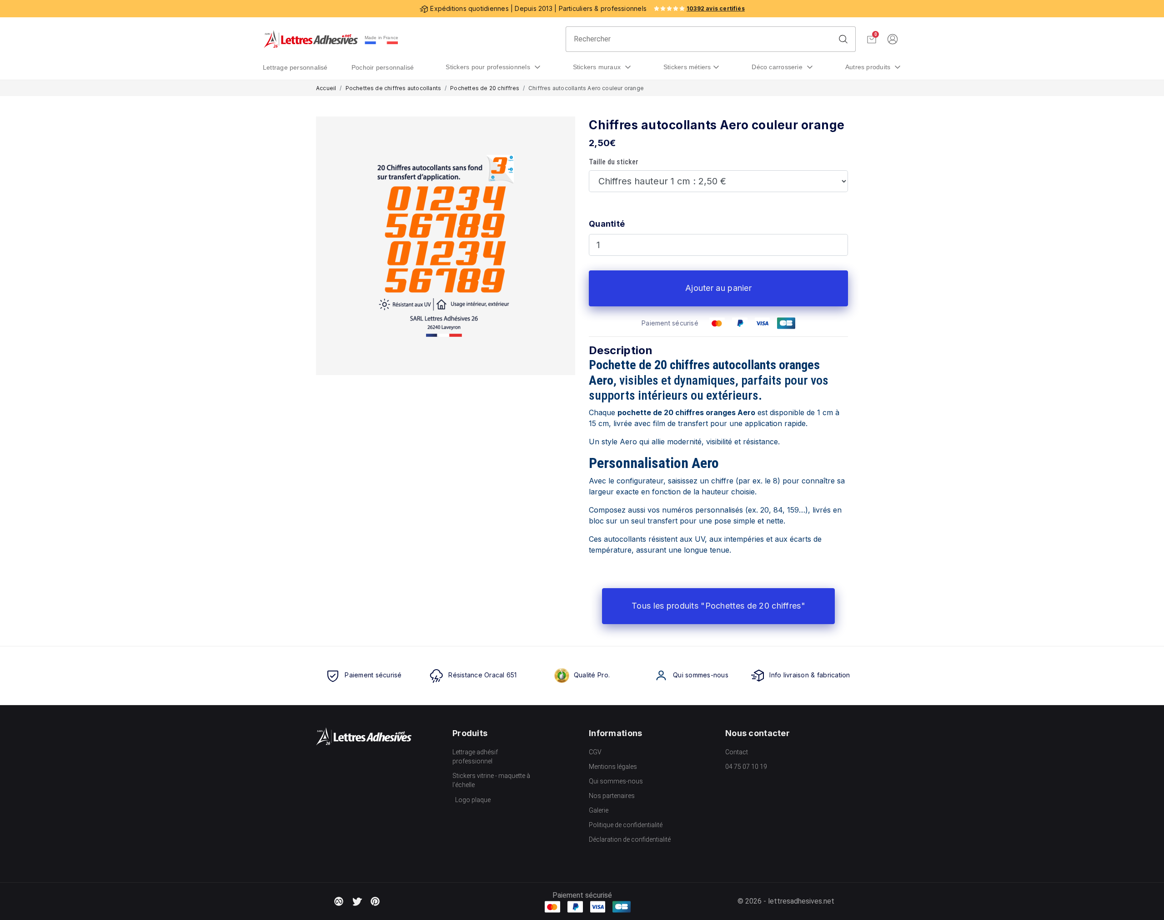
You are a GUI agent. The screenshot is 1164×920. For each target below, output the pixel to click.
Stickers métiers (687, 67)
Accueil (326, 88)
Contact (736, 752)
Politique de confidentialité (625, 825)
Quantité (607, 224)
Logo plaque (473, 799)
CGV (595, 752)
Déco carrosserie (778, 67)
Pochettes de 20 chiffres (484, 88)
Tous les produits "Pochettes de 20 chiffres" (718, 605)
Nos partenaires (612, 795)
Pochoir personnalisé (382, 67)
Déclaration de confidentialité (630, 839)
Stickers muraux (598, 67)
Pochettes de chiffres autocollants (394, 88)
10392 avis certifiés (716, 8)
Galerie (598, 810)
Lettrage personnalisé (295, 67)
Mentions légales (613, 766)
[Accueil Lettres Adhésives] (311, 39)
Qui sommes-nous (616, 781)
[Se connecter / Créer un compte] (892, 39)
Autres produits (869, 67)
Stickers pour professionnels (489, 67)
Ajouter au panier (718, 288)
